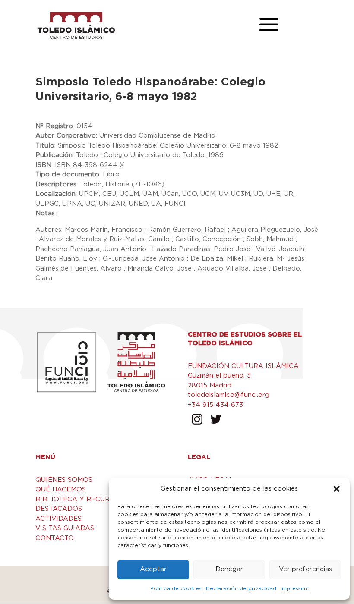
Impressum (295, 588)
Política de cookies (176, 588)
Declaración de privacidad (241, 588)
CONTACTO (54, 538)
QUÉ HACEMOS (60, 489)
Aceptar (153, 569)
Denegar (229, 569)
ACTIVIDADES (58, 519)
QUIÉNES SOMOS (63, 480)
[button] (336, 488)
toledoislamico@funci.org (228, 395)
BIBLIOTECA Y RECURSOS (79, 499)
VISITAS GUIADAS (64, 528)
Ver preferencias (305, 569)
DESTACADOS (58, 509)
